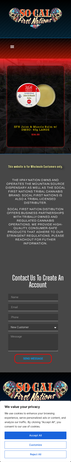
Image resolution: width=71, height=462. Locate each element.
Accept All (35, 435)
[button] (12, 47)
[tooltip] (64, 70)
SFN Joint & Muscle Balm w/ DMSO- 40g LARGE (35, 128)
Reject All (35, 454)
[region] (35, 431)
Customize (35, 444)
